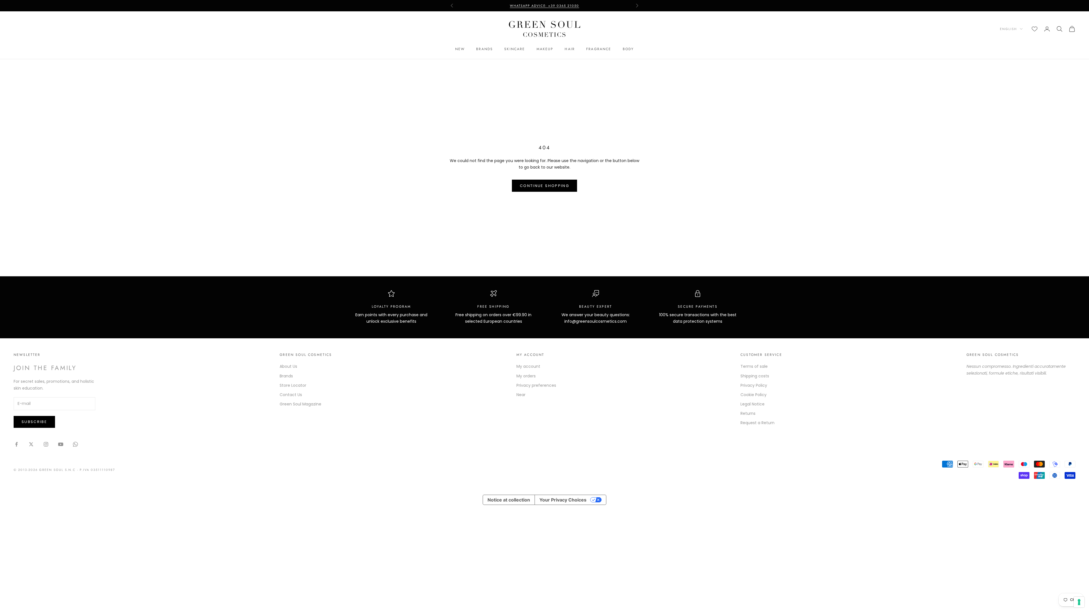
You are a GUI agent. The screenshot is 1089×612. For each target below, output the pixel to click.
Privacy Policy (753, 385)
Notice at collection (508, 500)
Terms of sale (754, 366)
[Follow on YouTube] (61, 444)
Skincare (514, 49)
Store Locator (293, 385)
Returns (747, 413)
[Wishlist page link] (1034, 29)
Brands (484, 49)
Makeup (545, 49)
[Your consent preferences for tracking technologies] (1079, 602)
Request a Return (757, 423)
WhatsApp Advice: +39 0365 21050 (544, 3)
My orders (526, 376)
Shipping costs (754, 376)
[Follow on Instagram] (46, 444)
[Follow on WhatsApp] (75, 444)
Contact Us (291, 395)
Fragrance (598, 49)
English (1008, 29)
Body (628, 49)
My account (528, 366)
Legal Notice (752, 404)
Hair (570, 49)
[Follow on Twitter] (31, 444)
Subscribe (34, 421)
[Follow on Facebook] (16, 444)
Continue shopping (544, 185)
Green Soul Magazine (300, 404)
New (460, 49)
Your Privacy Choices (562, 500)
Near (520, 395)
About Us (288, 366)
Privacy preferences (536, 385)
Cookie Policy (753, 395)
